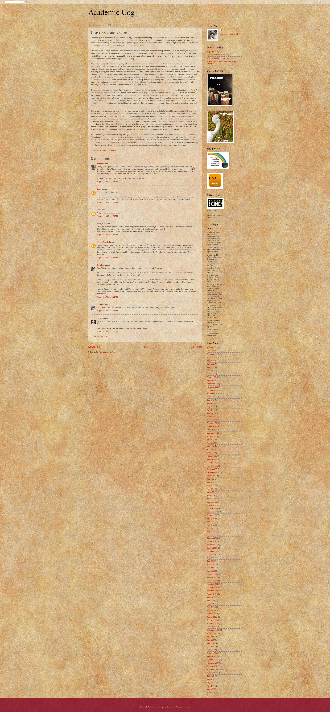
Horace (99, 318)
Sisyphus (100, 265)
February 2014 (212, 417)
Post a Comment (100, 336)
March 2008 (211, 650)
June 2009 (211, 601)
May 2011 (210, 525)
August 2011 (211, 515)
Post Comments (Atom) (107, 352)
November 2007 (213, 663)
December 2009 (213, 581)
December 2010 (213, 541)
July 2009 (210, 597)
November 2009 (213, 584)
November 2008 (213, 624)
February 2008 (212, 653)
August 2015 (211, 357)
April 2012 (210, 489)
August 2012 (211, 476)
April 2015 (210, 371)
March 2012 (211, 492)
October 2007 (212, 666)
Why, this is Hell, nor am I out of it (219, 58)
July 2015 (210, 361)
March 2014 (211, 413)
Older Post (196, 347)
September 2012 (213, 472)
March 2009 (211, 610)
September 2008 (213, 630)
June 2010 (211, 561)
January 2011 (212, 538)
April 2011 (210, 528)
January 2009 (212, 617)
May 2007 (210, 683)
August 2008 (211, 633)
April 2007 (210, 686)
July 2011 (210, 518)
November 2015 (213, 348)
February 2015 (212, 377)
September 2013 (213, 433)
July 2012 (210, 479)
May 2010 (210, 564)
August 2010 (211, 554)
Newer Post (94, 347)
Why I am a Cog (213, 52)
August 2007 (211, 673)
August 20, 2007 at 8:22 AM (107, 297)
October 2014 (212, 390)
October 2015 (212, 351)
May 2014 (210, 407)
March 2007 (211, 689)
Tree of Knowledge (104, 242)
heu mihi (100, 164)
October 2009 (212, 587)
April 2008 (210, 647)
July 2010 (210, 558)
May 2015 (210, 367)
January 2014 (212, 420)
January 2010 (212, 577)
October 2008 (212, 627)
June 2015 (211, 364)
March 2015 (211, 374)
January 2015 (212, 380)
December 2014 (213, 384)
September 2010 (213, 551)
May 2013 (210, 446)
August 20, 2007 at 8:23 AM (107, 311)
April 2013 (210, 449)
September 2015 (213, 354)
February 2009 (212, 614)
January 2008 (212, 656)
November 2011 (212, 505)
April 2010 (210, 568)
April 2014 (210, 410)
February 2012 (212, 495)
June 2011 (210, 522)
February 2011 (212, 535)
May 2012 (210, 486)
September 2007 (213, 670)
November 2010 (213, 545)
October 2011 (212, 508)
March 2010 (211, 571)
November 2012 (213, 466)
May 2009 (210, 604)
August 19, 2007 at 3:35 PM (107, 202)
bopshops (171, 707)
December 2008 (213, 620)
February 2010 (212, 574)
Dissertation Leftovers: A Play (218, 55)
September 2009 (213, 591)
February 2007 (212, 693)
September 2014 (213, 394)
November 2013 (213, 426)
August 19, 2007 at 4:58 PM (107, 235)
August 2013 (211, 436)
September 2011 (213, 512)
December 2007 (213, 660)
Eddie (99, 189)
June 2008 (211, 640)
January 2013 (212, 459)
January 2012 (212, 499)
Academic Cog (111, 12)
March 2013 (211, 453)
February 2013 (212, 456)
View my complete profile (229, 34)
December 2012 (213, 463)
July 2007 (210, 676)
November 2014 (213, 387)
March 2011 (211, 531)
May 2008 (210, 643)
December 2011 (212, 502)
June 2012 (211, 482)
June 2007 (211, 679)
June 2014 (211, 403)
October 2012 (212, 469)
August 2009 (211, 594)
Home (145, 347)
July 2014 (210, 400)
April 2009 (210, 607)
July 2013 (210, 440)
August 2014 (211, 397)
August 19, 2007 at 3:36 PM (107, 216)
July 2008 (210, 637)
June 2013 (211, 443)
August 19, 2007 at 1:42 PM (107, 182)
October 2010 (212, 548)
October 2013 (212, 430)
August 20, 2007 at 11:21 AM (107, 331)
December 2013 (213, 423)
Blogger (187, 707)
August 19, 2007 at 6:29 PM (107, 258)
